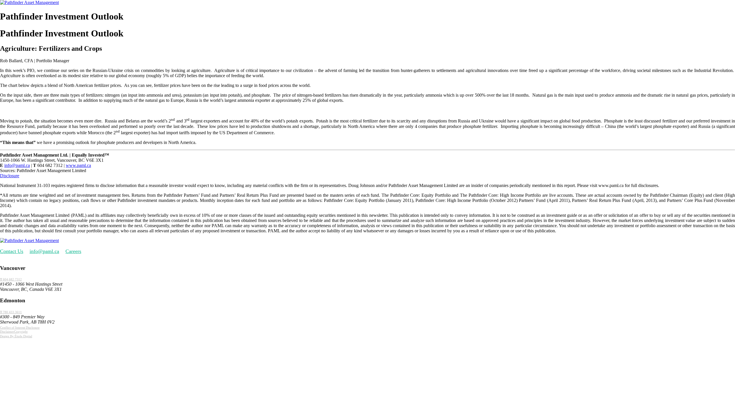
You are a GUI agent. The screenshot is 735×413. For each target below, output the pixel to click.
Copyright (21, 331)
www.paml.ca (78, 165)
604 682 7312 (11, 279)
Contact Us (11, 251)
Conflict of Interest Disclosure (20, 327)
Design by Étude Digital (16, 336)
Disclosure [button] (9, 175)
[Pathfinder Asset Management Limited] (29, 2)
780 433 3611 (11, 312)
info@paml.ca (17, 165)
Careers (73, 251)
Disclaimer (7, 331)
